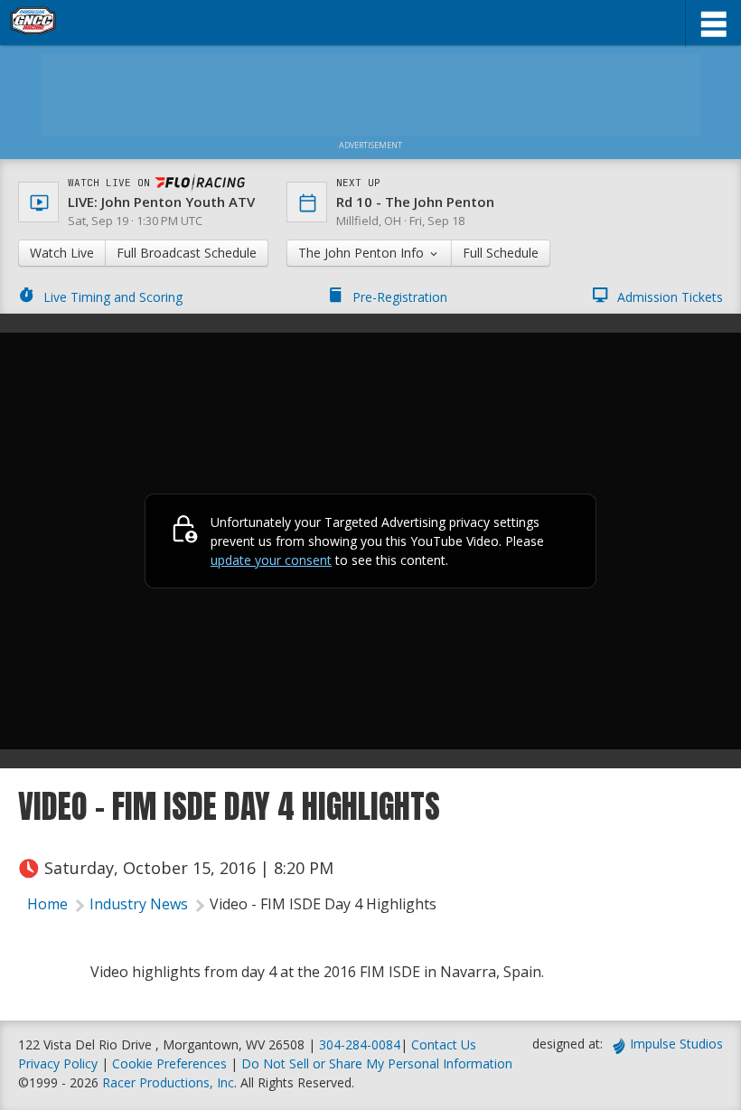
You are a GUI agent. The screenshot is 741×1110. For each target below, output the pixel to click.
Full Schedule (501, 252)
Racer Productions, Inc (168, 1082)
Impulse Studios (676, 1043)
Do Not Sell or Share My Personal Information (376, 1063)
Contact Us (443, 1044)
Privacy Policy (58, 1063)
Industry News (138, 904)
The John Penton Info (362, 252)
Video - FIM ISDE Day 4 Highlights (323, 904)
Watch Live (62, 252)
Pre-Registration (399, 297)
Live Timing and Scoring (113, 297)
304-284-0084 (359, 1044)
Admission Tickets (670, 297)
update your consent (271, 560)
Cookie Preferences (171, 1063)
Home (47, 904)
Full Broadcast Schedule (187, 252)
